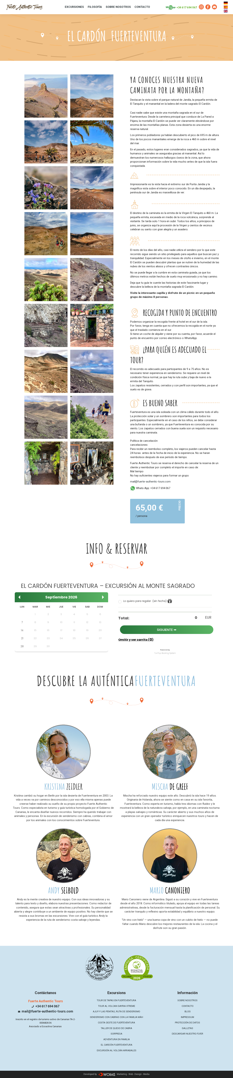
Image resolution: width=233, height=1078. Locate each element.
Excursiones (74, 7)
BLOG (188, 1011)
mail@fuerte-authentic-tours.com (150, 481)
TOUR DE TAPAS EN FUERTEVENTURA (116, 1000)
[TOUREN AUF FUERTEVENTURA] (24, 6)
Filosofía (95, 7)
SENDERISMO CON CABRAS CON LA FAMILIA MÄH (116, 1017)
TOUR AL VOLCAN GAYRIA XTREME (116, 1006)
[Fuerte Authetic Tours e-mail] (214, 6)
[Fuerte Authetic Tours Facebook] (207, 6)
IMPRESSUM (187, 1017)
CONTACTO (142, 7)
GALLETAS (187, 1028)
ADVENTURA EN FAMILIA (116, 1039)
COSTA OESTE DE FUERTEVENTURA (116, 1022)
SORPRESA (116, 1033)
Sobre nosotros (118, 7)
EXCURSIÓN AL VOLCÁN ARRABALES (116, 1050)
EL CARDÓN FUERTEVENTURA (116, 1044)
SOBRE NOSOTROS (187, 1000)
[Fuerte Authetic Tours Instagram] (201, 6)
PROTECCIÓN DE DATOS (187, 1022)
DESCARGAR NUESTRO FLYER (187, 1033)
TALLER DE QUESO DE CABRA (116, 1028)
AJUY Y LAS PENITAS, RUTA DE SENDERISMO (116, 1011)
